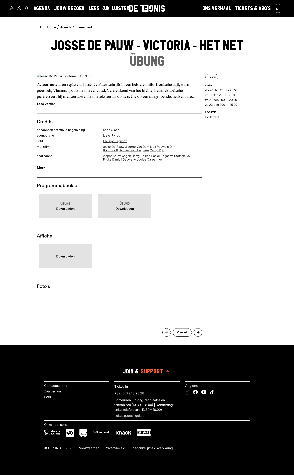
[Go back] (41, 27)
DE (147, 8)
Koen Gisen (111, 130)
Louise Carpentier (149, 159)
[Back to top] (147, 471)
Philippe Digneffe (115, 141)
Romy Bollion (141, 156)
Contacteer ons (55, 386)
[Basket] (12, 8)
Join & (143, 371)
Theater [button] (211, 77)
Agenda (42, 8)
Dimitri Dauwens (124, 159)
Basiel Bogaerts (162, 156)
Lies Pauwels (159, 147)
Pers (47, 397)
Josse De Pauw (113, 147)
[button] (12, 8)
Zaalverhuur (53, 391)
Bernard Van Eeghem (134, 150)
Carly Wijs (157, 150)
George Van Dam (137, 147)
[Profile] (19, 8)
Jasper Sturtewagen (117, 156)
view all (182, 332)
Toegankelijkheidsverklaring (152, 448)
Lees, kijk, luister (109, 8)
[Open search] (27, 8)
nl (278, 8)
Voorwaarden (89, 448)
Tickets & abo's (253, 8)
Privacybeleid (115, 448)
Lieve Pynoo (111, 135)
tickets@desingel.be (129, 415)
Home (51, 27)
